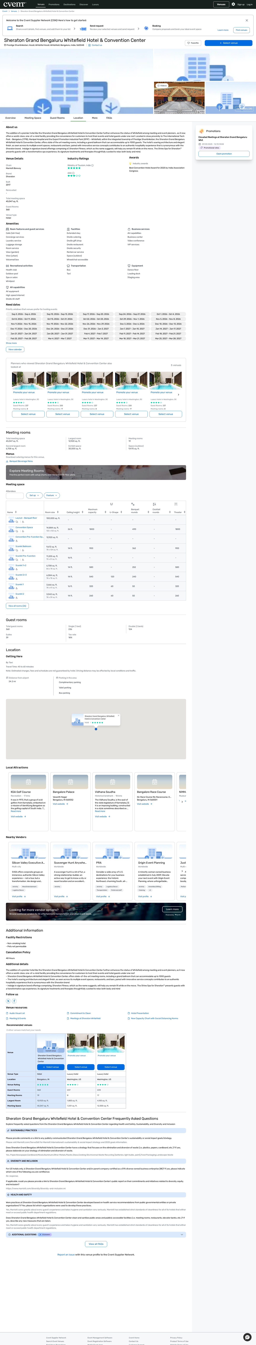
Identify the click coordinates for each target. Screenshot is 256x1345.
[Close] (247, 20)
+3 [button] (150, 890)
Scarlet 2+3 (21, 575)
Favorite (195, 43)
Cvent (4, 11)
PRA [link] (98, 862)
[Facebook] (14, 1001)
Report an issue (66, 1254)
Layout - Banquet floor (26, 518)
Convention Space (24, 527)
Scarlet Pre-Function (25, 556)
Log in (249, 4)
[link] (28, 851)
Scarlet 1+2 (21, 565)
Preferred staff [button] (116, 890)
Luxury (95, 4)
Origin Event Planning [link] (151, 862)
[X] (8, 1001)
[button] (76, 81)
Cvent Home (134, 1338)
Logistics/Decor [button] (18, 890)
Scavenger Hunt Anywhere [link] (70, 862)
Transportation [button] (102, 890)
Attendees (11, 491)
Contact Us (133, 1341)
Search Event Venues (55, 1341)
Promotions (54, 4)
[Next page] (178, 394)
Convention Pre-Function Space (30, 537)
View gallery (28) (244, 108)
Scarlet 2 (20, 594)
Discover (84, 4)
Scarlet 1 (20, 584)
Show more (11, 343)
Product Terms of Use (179, 1341)
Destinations (69, 4)
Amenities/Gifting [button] (154, 887)
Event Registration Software (100, 1341)
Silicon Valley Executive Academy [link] (28, 862)
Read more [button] (16, 811)
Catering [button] (142, 890)
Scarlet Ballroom (23, 546)
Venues (40, 4)
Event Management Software (100, 1338)
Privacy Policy (176, 1338)
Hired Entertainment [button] (29, 887)
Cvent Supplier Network (56, 1338)
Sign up (240, 4)
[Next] (182, 801)
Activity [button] (15, 887)
